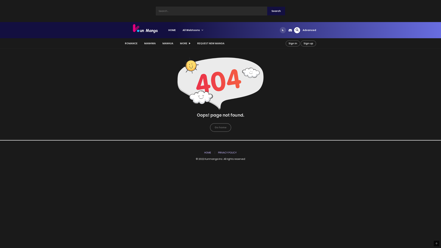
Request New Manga (210, 43)
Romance (131, 43)
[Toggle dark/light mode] (283, 30)
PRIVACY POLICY (227, 152)
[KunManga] (145, 30)
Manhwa (150, 43)
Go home (221, 127)
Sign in (293, 43)
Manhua (167, 43)
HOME (172, 30)
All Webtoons (191, 30)
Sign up (308, 43)
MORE (183, 43)
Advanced (309, 30)
